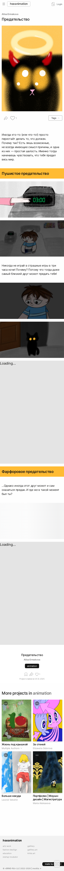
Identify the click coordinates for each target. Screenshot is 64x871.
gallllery (30, 846)
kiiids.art (31, 853)
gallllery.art (32, 850)
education (7, 853)
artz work (7, 846)
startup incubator (10, 857)
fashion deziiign (10, 850)
